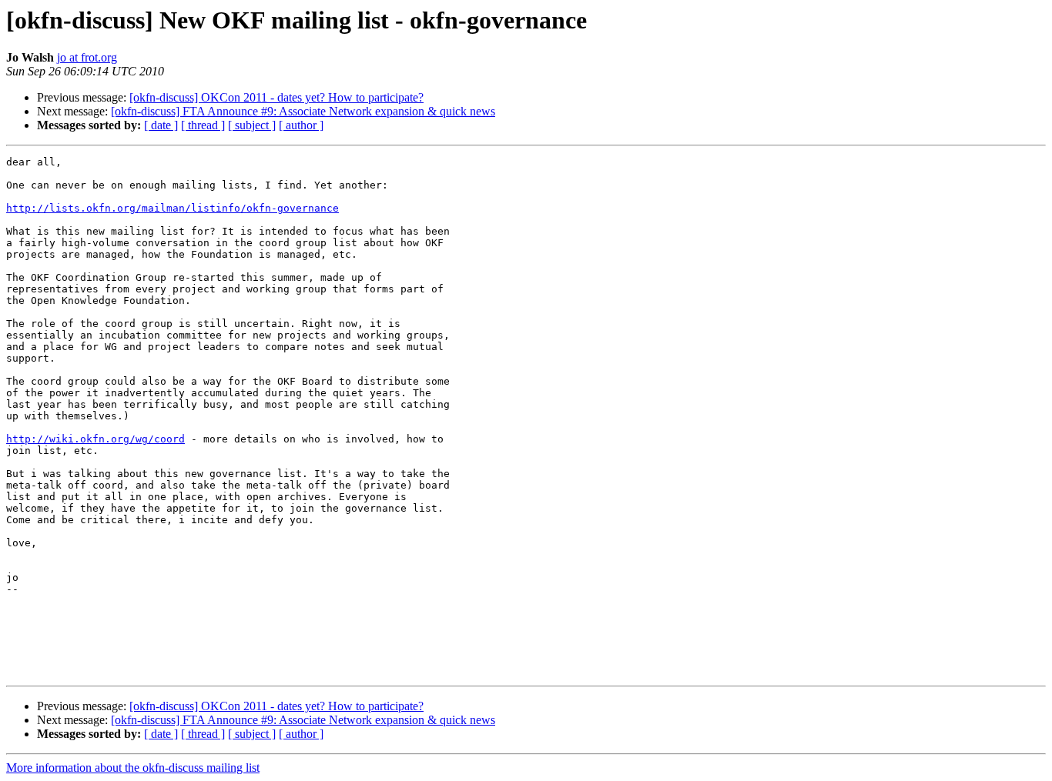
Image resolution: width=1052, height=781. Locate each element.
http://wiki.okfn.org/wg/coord (95, 439)
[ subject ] (252, 125)
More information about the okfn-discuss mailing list (133, 767)
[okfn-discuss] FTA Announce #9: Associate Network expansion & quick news (303, 111)
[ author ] (301, 125)
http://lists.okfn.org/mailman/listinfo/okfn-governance (172, 208)
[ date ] (161, 125)
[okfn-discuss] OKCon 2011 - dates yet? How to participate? (276, 97)
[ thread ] (203, 125)
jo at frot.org (87, 57)
